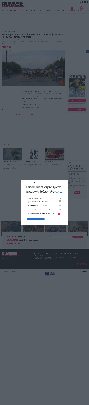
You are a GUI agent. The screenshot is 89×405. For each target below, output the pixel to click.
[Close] (65, 182)
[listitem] (44, 198)
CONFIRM (36, 218)
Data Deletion (37, 222)
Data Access (44, 222)
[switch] (59, 201)
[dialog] (44, 202)
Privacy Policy (51, 222)
